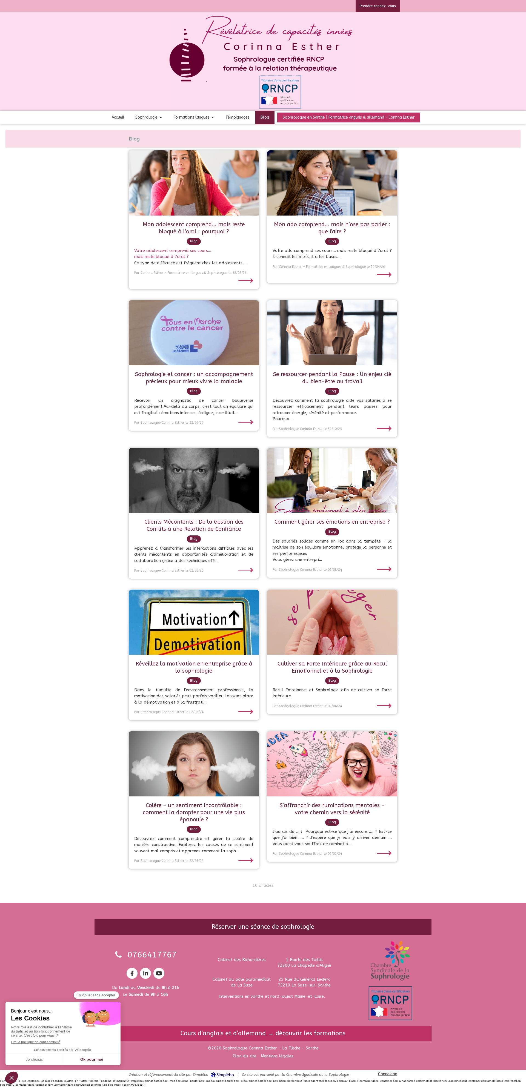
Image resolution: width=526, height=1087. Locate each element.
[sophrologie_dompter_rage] (194, 763)
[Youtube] (158, 973)
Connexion (387, 1073)
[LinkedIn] (145, 973)
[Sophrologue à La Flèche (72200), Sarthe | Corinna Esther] (263, 62)
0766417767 (152, 955)
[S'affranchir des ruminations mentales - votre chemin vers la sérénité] (332, 763)
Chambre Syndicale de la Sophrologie (317, 1074)
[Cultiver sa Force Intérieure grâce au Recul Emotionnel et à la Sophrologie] (332, 622)
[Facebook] (132, 973)
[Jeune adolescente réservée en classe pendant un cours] (194, 183)
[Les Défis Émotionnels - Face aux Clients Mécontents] (194, 480)
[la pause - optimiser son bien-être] (332, 332)
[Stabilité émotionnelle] (332, 480)
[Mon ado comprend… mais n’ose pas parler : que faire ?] (332, 183)
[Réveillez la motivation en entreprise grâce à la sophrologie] (194, 622)
